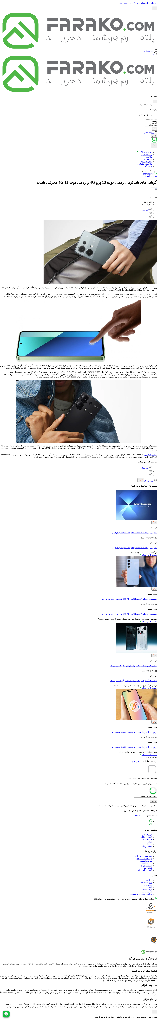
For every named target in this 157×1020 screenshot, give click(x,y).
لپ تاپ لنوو (147, 863)
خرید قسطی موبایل (144, 859)
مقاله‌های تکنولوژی (144, 164)
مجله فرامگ (147, 846)
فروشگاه (148, 166)
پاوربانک (149, 844)
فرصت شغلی (146, 889)
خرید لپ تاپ (147, 835)
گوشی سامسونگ (145, 870)
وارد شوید (135, 761)
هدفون (149, 842)
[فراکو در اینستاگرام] (150, 821)
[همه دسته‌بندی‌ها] (151, 119)
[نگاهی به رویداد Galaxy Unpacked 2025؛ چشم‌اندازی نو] (136, 520)
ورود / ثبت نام (146, 882)
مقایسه (149, 157)
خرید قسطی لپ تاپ (143, 856)
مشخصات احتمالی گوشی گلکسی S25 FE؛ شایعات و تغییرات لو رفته (129, 599)
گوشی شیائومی (150, 455)
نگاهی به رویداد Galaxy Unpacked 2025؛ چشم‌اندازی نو (135, 533)
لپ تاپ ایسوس (145, 861)
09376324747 (148, 174)
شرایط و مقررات (145, 892)
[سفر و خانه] (151, 125)
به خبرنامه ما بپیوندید (148, 796)
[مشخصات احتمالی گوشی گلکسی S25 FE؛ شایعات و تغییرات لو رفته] (136, 586)
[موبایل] (151, 121)
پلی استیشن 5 (146, 866)
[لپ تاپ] (151, 123)
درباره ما (148, 880)
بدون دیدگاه (149, 481)
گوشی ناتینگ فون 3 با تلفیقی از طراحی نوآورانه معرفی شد (133, 666)
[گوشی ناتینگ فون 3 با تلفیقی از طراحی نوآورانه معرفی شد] (136, 653)
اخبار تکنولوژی (146, 162)
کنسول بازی (147, 839)
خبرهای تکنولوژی (150, 176)
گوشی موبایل (146, 837)
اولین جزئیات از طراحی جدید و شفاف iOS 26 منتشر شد (134, 732)
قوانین (149, 887)
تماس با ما (148, 885)
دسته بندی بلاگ (145, 152)
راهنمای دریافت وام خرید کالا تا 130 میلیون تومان (137, 3)
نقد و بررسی (147, 159)
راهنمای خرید (146, 155)
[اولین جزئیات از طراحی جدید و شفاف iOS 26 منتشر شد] (136, 719)
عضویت (153, 801)
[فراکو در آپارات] (150, 825)
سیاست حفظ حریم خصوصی (140, 894)
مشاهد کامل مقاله (149, 555)
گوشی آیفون (147, 868)
